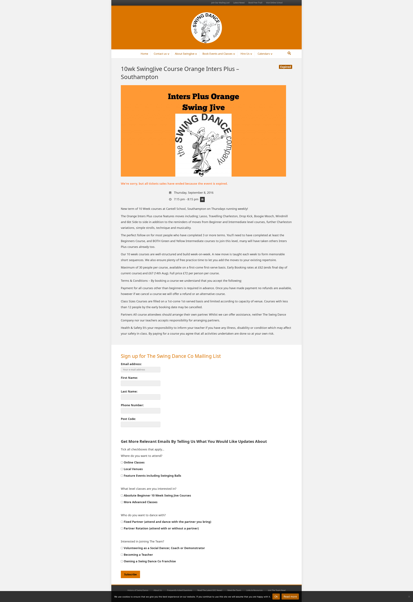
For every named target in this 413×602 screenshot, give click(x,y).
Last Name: (129, 391)
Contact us (160, 53)
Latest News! (239, 2)
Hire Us (245, 53)
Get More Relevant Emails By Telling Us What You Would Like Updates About (194, 441)
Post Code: (128, 419)
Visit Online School (274, 2)
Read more (290, 596)
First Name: (129, 378)
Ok (276, 596)
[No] (409, 596)
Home (144, 53)
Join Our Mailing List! (220, 2)
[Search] (289, 53)
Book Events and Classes (217, 53)
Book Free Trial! (255, 2)
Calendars (264, 53)
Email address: (131, 364)
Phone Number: (132, 405)
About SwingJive (184, 53)
